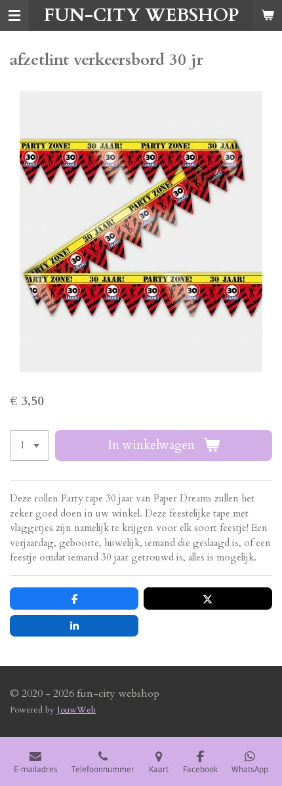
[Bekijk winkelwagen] (267, 15)
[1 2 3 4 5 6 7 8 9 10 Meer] (29, 445)
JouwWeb (76, 710)
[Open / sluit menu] (14, 15)
